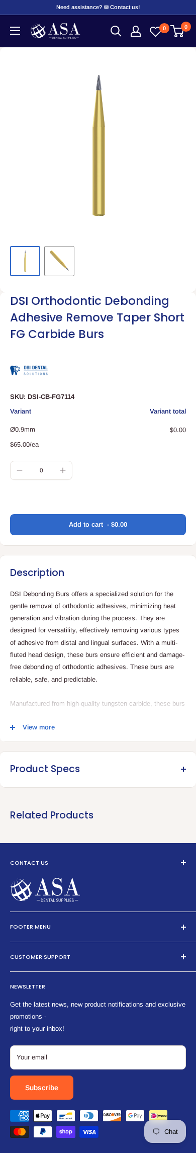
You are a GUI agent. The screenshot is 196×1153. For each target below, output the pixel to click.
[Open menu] (15, 31)
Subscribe (41, 1088)
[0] (177, 31)
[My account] (136, 31)
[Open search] (116, 31)
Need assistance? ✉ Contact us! (98, 7)
